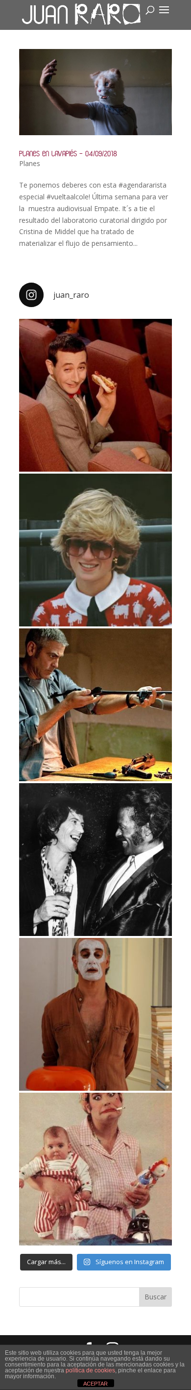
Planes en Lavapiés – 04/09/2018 (68, 153)
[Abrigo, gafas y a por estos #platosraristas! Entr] (95, 550)
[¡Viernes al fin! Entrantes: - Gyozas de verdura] (95, 859)
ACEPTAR (95, 1384)
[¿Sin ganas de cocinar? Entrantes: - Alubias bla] (95, 1169)
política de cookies (90, 1370)
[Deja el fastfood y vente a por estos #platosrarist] (95, 395)
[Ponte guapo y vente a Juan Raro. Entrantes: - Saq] (95, 1014)
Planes (29, 163)
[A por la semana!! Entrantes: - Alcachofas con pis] (95, 704)
